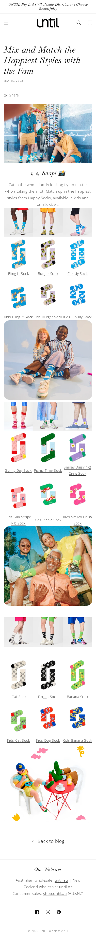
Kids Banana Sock (77, 740)
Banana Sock (77, 696)
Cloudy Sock (77, 273)
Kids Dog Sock (48, 740)
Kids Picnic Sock (48, 520)
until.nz (65, 886)
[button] (6, 22)
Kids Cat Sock (18, 740)
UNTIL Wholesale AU (54, 931)
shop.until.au (55, 893)
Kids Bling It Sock (18, 317)
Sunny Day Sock (18, 470)
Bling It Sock (18, 273)
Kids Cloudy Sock (77, 317)
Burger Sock (48, 273)
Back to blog (51, 841)
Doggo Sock (48, 696)
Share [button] (14, 95)
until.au (61, 880)
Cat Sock (19, 696)
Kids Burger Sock (48, 317)
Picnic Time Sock (48, 470)
